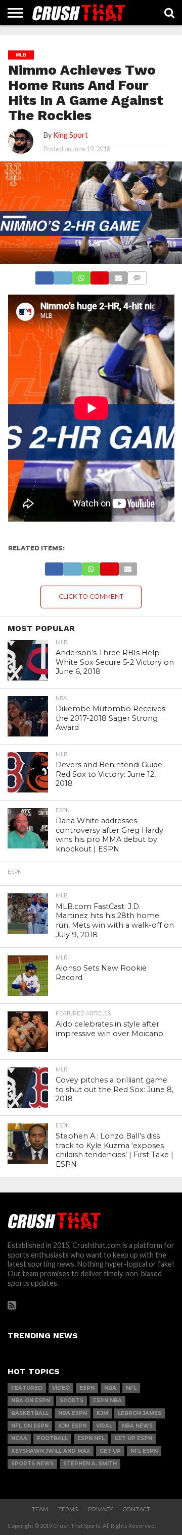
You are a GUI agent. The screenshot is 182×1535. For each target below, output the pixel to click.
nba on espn (30, 1400)
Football (52, 1438)
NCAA (19, 1438)
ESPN (87, 1388)
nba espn (72, 1413)
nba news (137, 1426)
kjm (102, 1413)
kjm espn (72, 1426)
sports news (32, 1463)
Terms (68, 1509)
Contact (136, 1509)
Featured (26, 1388)
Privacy (100, 1509)
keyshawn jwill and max (50, 1451)
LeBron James (139, 1413)
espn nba (107, 1400)
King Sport (70, 135)
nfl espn (144, 1451)
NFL (131, 1388)
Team (40, 1509)
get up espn (133, 1438)
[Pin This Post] (99, 275)
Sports (71, 1400)
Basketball (30, 1413)
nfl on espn (30, 1426)
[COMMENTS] (137, 275)
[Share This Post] (63, 275)
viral (104, 1426)
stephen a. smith (90, 1463)
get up (110, 1451)
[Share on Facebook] (44, 275)
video (61, 1388)
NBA (110, 1388)
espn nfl (91, 1438)
